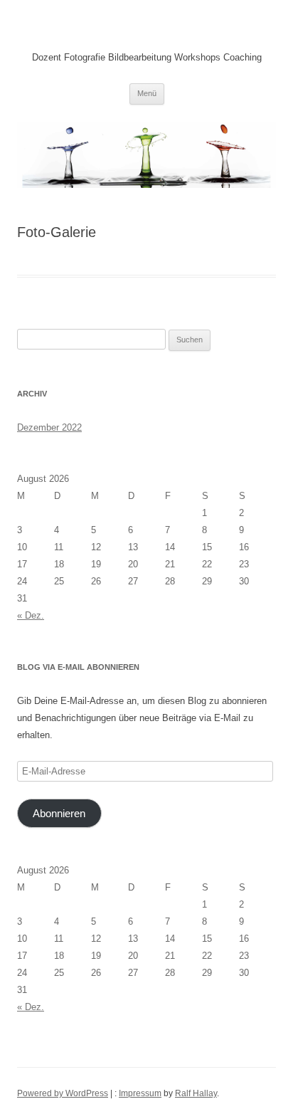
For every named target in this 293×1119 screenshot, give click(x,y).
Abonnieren (59, 813)
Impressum (140, 1093)
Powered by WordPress (62, 1093)
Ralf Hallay (196, 1093)
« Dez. (30, 615)
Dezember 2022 (49, 427)
